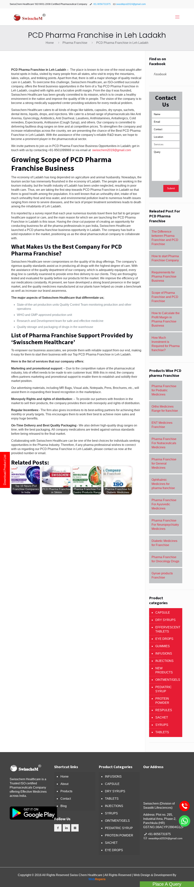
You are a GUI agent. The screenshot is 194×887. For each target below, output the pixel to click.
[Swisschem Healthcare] (29, 16)
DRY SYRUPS (165, 620)
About (64, 783)
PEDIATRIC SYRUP (163, 689)
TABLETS (162, 732)
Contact (65, 798)
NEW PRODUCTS (164, 670)
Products (66, 791)
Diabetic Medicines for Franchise (164, 543)
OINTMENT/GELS (167, 679)
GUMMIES (162, 646)
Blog (63, 806)
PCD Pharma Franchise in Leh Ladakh (122, 42)
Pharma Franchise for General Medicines (164, 463)
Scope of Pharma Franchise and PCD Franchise (165, 297)
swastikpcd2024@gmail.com (131, 4)
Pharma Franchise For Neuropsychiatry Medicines (165, 524)
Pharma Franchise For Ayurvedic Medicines (164, 504)
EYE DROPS (164, 638)
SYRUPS (161, 724)
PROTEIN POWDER (162, 700)
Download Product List (4, 470)
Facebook (160, 74)
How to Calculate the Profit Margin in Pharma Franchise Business (166, 319)
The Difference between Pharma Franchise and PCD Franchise (165, 238)
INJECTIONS (164, 660)
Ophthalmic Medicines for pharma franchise (163, 484)
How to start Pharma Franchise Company (165, 258)
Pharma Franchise (75, 42)
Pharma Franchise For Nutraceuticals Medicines (164, 443)
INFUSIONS (163, 653)
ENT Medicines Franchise (162, 424)
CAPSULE (162, 612)
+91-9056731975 (102, 4)
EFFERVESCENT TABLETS (167, 629)
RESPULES (163, 710)
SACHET (161, 717)
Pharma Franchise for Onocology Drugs (165, 559)
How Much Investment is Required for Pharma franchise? (166, 344)
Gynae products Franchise (162, 575)
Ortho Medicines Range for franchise (165, 408)
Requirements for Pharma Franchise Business (164, 276)
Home (50, 42)
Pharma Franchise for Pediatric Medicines (164, 390)
